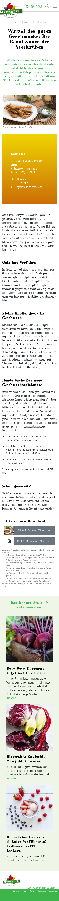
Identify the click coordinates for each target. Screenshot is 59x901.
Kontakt (32, 891)
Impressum (42, 891)
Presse (24, 891)
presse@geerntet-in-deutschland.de (26, 186)
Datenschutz (53, 891)
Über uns (16, 891)
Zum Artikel (11, 697)
